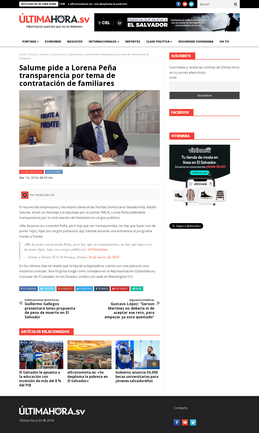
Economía (53, 41)
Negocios (75, 41)
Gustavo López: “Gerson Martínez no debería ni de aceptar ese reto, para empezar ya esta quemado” (129, 308)
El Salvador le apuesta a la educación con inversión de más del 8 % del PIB (40, 378)
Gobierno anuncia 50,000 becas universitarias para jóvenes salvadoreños (137, 376)
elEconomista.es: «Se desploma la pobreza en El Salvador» (100, 4)
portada (29, 41)
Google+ (67, 288)
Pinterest (121, 288)
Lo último (54, 172)
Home (22, 54)
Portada (32, 54)
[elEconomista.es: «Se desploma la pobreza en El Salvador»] (89, 354)
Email (172, 77)
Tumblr (103, 288)
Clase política (158, 41)
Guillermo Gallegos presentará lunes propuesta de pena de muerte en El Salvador (50, 308)
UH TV (224, 41)
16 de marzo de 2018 (103, 256)
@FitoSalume (98, 249)
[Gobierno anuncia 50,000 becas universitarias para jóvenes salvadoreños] (138, 354)
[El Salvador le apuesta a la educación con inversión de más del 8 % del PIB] (41, 354)
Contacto (181, 408)
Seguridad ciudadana (195, 41)
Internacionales (103, 41)
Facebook (29, 288)
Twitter (49, 288)
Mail (138, 288)
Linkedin (85, 288)
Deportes (132, 41)
